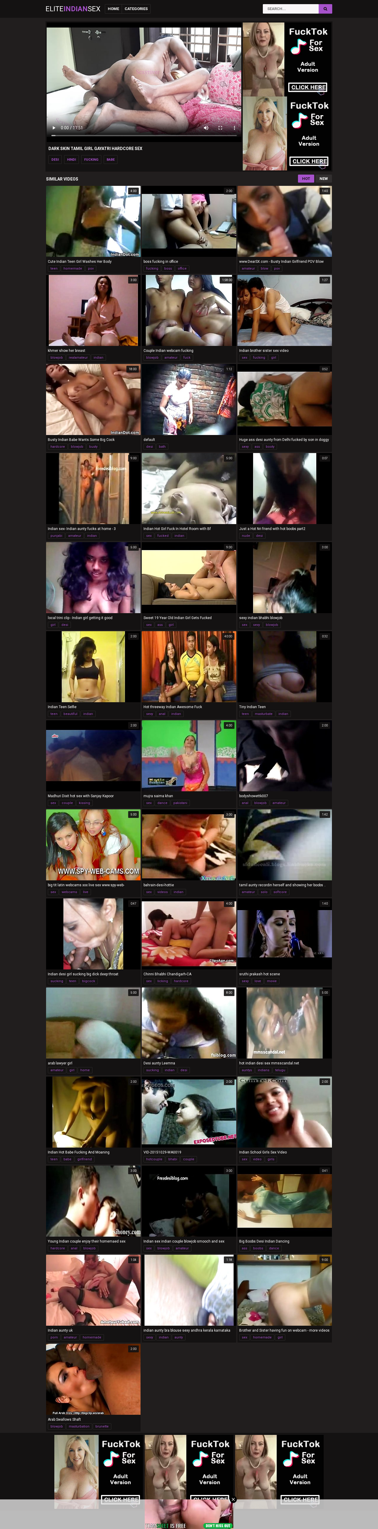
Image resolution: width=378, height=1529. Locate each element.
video (257, 1159)
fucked (163, 536)
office (182, 268)
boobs (258, 1248)
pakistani (180, 803)
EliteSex (72, 9)
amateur (248, 268)
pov (91, 268)
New (324, 178)
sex (244, 358)
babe (111, 160)
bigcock (88, 981)
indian (98, 358)
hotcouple (154, 1159)
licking (162, 981)
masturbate (264, 714)
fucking (91, 160)
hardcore (57, 447)
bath (162, 447)
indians (263, 1070)
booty (270, 447)
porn (54, 1337)
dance (162, 803)
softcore (280, 892)
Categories (136, 9)
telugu (280, 1070)
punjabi (56, 536)
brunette (102, 1426)
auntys (247, 1070)
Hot (306, 178)
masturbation (79, 1426)
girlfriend (84, 1159)
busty (93, 447)
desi (55, 160)
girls (271, 1159)
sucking (56, 981)
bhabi (172, 1159)
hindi (71, 160)
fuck (186, 358)
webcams (69, 892)
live (85, 892)
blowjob (56, 358)
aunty (179, 1337)
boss (168, 268)
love (258, 981)
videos (162, 892)
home (85, 1070)
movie (272, 981)
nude (246, 536)
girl (273, 358)
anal (162, 714)
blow (264, 268)
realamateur (78, 358)
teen (54, 268)
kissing (84, 803)
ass (257, 447)
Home (113, 9)
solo (264, 892)
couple (67, 803)
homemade (72, 268)
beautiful (70, 714)
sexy (245, 447)
